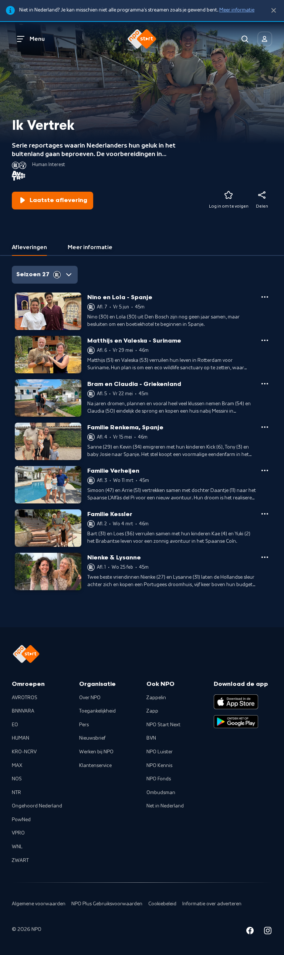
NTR (16, 792)
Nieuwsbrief (92, 738)
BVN (151, 738)
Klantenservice (95, 765)
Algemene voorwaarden (38, 903)
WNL (17, 846)
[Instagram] (267, 932)
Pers (84, 724)
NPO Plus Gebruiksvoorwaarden (106, 903)
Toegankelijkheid (97, 711)
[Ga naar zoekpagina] (244, 39)
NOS (17, 778)
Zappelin (156, 697)
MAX (17, 765)
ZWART (20, 860)
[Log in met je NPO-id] (264, 39)
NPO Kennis (159, 765)
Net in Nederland (165, 806)
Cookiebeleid (162, 903)
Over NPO (90, 697)
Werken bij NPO (96, 751)
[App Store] (236, 701)
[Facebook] (250, 932)
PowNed (21, 819)
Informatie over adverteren (211, 903)
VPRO (18, 833)
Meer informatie (236, 10)
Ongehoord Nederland (37, 806)
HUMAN (20, 738)
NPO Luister (159, 751)
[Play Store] (236, 721)
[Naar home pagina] (142, 39)
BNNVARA (23, 711)
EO (15, 724)
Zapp (152, 711)
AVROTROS (24, 697)
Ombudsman (160, 792)
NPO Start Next (163, 724)
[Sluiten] (273, 10)
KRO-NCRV (24, 751)
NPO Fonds (158, 778)
